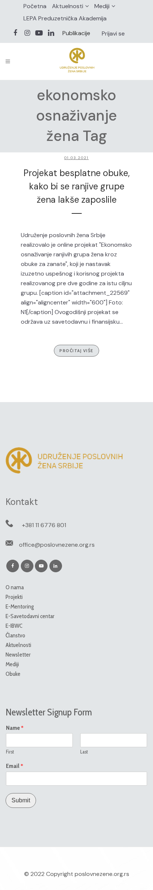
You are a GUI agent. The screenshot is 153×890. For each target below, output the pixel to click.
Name (15, 728)
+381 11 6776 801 (44, 525)
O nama (15, 587)
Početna (34, 6)
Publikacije (76, 33)
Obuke (13, 673)
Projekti (14, 596)
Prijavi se (113, 33)
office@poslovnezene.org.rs (57, 545)
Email (14, 766)
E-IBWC (14, 625)
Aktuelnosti (67, 6)
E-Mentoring (20, 606)
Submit (21, 800)
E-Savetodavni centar (30, 616)
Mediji (102, 6)
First (10, 752)
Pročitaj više (76, 350)
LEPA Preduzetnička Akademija (65, 18)
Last (84, 752)
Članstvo (15, 635)
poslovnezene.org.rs (102, 874)
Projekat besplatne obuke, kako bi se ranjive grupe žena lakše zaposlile (76, 186)
